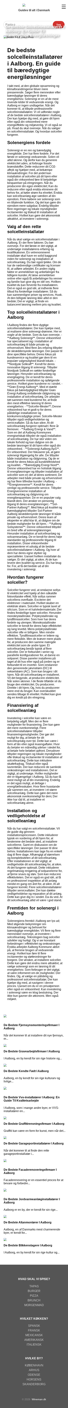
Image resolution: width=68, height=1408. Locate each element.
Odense (34, 1374)
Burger (34, 1291)
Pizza (34, 1295)
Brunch (34, 1300)
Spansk (34, 1325)
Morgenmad (34, 1305)
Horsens (34, 1379)
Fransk (34, 1330)
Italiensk (34, 1344)
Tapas (34, 1286)
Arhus (34, 1370)
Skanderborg (34, 1384)
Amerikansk (34, 1339)
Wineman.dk (39, 1399)
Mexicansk (34, 1335)
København (34, 1365)
